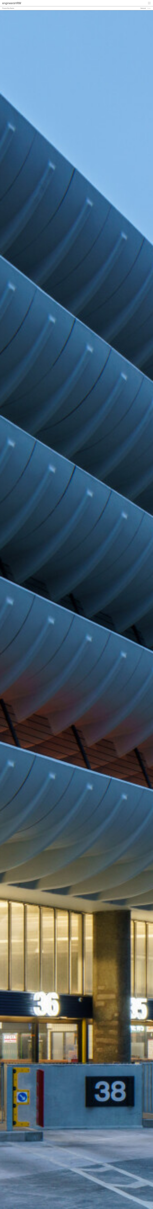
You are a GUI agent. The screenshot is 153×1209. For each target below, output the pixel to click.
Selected (143, 8)
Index (149, 8)
